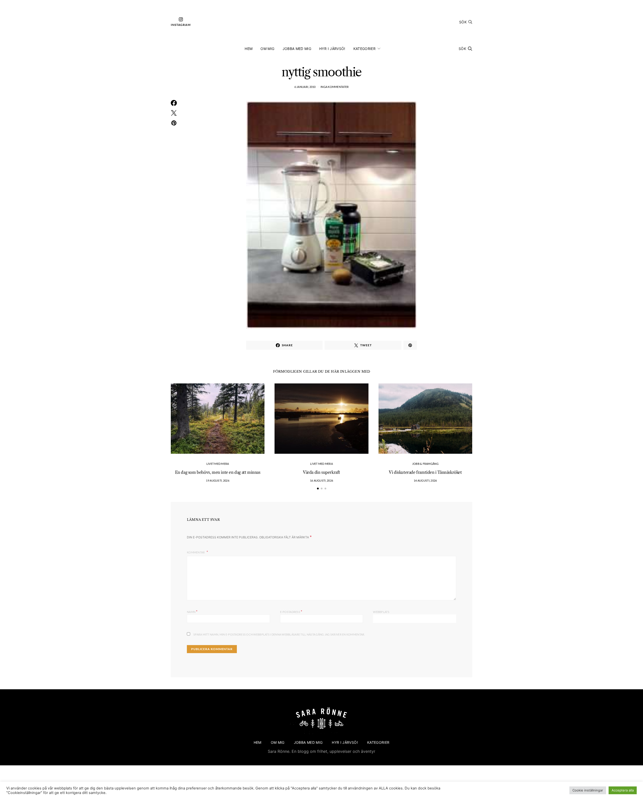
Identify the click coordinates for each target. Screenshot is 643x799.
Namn (192, 611)
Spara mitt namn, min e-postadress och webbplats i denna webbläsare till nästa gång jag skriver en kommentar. (279, 634)
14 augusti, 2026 (425, 480)
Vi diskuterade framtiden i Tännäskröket (425, 472)
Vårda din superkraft (321, 472)
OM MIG (267, 48)
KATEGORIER (364, 48)
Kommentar (196, 552)
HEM (248, 48)
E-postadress (291, 611)
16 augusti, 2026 (321, 480)
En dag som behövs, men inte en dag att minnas (217, 472)
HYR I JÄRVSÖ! (332, 48)
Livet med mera (217, 463)
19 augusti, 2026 (217, 480)
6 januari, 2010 (305, 86)
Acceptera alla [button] (623, 790)
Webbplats (381, 611)
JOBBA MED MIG (297, 48)
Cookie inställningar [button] (587, 790)
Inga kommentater (334, 86)
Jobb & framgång (425, 463)
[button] (318, 488)
